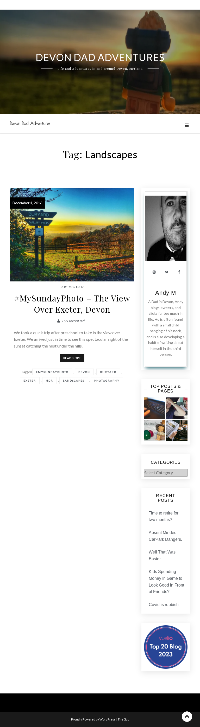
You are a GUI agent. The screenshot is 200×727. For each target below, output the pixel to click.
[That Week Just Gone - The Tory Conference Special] (176, 430)
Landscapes (73, 380)
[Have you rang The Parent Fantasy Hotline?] (176, 408)
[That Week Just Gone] (154, 408)
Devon (84, 372)
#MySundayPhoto (52, 372)
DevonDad (75, 321)
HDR (49, 380)
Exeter (29, 380)
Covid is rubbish (164, 604)
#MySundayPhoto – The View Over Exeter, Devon (72, 303)
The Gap (123, 719)
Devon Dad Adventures (30, 123)
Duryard (108, 372)
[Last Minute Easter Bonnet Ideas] (154, 430)
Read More (72, 358)
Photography (72, 287)
